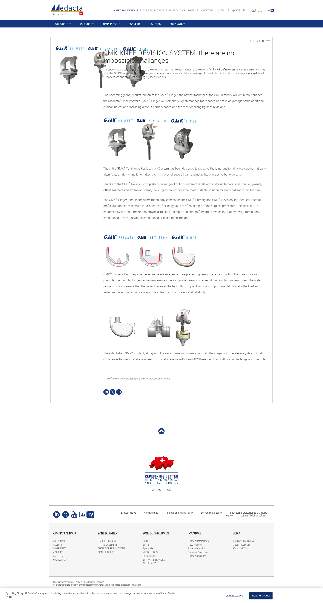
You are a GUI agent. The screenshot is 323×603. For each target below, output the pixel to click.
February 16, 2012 (260, 41)
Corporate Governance (199, 552)
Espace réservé (128, 512)
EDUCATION (149, 556)
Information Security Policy (179, 512)
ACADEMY (135, 24)
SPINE (146, 544)
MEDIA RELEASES (241, 544)
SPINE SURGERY (106, 552)
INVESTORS (207, 10)
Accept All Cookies (260, 595)
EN (244, 10)
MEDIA (222, 10)
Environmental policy (211, 512)
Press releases (195, 544)
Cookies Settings (234, 595)
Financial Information (198, 541)
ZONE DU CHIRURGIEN (182, 10)
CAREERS (155, 24)
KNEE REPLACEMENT (108, 541)
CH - (239, 10)
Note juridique (151, 512)
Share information (196, 548)
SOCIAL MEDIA (240, 548)
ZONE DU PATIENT (154, 10)
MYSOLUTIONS (150, 552)
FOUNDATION (177, 24)
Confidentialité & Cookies (253, 515)
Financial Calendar (197, 556)
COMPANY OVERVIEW (243, 541)
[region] (161, 595)
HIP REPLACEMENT (107, 544)
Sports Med (148, 548)
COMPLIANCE (109, 24)
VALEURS (84, 24)
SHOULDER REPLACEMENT (111, 548)
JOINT (146, 541)
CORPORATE (61, 24)
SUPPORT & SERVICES (154, 559)
